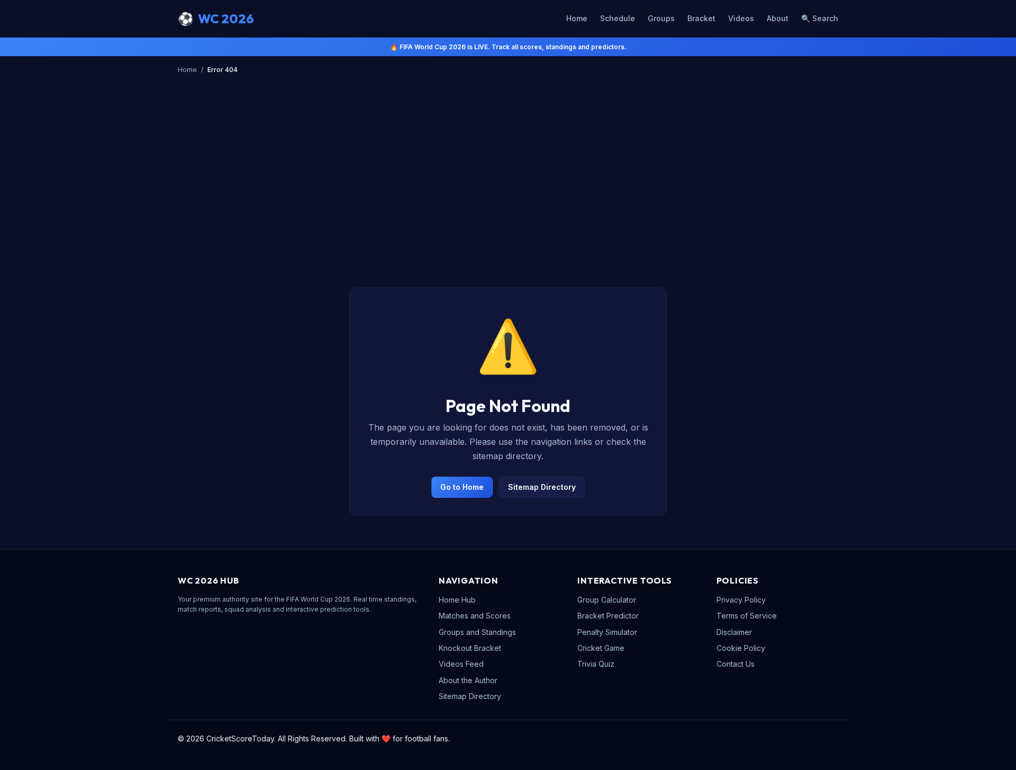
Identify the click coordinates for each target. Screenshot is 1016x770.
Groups (661, 18)
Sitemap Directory (542, 486)
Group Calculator (606, 599)
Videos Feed (461, 663)
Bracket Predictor (608, 615)
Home (576, 18)
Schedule (617, 18)
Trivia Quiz (595, 663)
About (777, 18)
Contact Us (735, 663)
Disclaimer (734, 632)
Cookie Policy (740, 647)
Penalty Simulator (607, 632)
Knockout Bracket (470, 647)
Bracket (701, 18)
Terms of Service (746, 615)
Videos (741, 18)
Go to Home (462, 486)
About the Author (468, 680)
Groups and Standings (477, 632)
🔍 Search (819, 18)
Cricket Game (600, 647)
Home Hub (457, 599)
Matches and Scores (475, 615)
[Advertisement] (508, 196)
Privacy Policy (741, 599)
